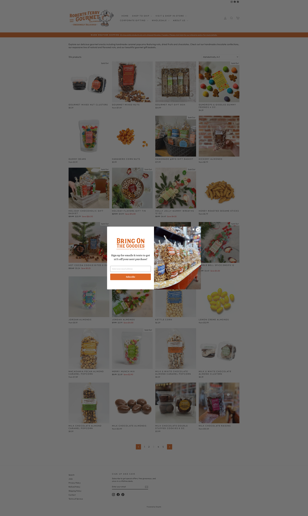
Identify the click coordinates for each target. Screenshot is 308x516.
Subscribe (130, 276)
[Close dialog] (198, 230)
